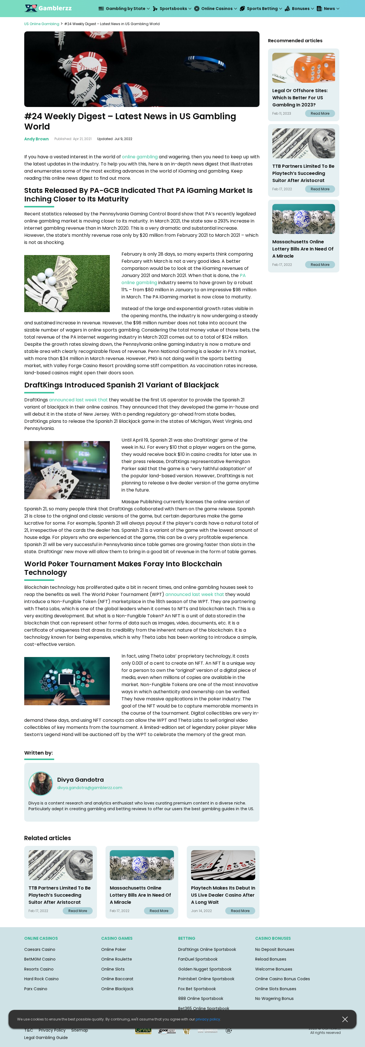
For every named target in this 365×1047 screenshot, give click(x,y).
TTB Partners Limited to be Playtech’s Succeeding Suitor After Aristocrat (60, 895)
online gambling (140, 156)
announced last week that (78, 400)
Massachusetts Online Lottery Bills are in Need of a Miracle (140, 895)
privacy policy (208, 1019)
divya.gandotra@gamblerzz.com (89, 788)
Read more (77, 910)
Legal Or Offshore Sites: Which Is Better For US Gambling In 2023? (300, 97)
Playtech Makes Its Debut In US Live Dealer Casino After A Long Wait (223, 895)
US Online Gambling (41, 23)
